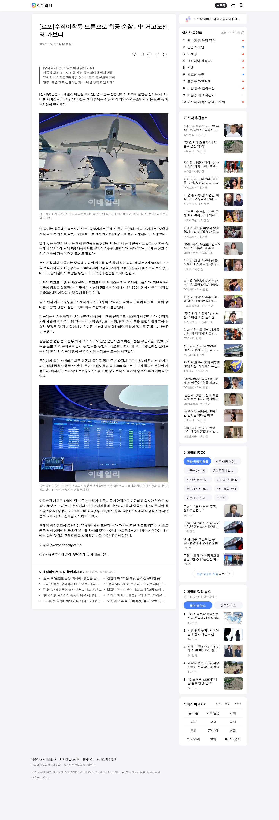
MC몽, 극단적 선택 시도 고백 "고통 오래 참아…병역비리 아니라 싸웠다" (136, 589)
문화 (193, 730)
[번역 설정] (149, 54)
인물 (233, 730)
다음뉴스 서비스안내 (44, 759)
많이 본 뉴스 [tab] (198, 605)
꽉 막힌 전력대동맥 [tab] (199, 479)
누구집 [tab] (221, 498)
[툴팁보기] (242, 33)
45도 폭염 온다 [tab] (226, 489)
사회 (233, 713)
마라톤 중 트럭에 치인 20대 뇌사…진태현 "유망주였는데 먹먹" (72, 601)
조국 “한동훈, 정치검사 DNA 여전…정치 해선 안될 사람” (72, 584)
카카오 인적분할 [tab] (227, 479)
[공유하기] (233, 5)
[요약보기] (134, 54)
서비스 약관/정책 (107, 759)
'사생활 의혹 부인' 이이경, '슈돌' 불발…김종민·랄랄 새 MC (136, 601)
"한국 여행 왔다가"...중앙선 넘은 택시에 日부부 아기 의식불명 (72, 595)
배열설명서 (232, 739)
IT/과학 (213, 730)
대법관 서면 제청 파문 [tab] (199, 498)
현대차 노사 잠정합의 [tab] (199, 489)
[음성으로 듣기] (142, 54)
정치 (213, 722)
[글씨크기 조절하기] (157, 54)
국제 (233, 722)
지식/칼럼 (193, 739)
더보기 (211, 574)
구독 (222, 5)
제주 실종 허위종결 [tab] (228, 461)
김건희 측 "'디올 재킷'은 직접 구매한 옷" (134, 578)
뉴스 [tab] (218, 704)
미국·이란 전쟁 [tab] (196, 470)
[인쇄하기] (164, 54)
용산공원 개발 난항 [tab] (225, 470)
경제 (193, 722)
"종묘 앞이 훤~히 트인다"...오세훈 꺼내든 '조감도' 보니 (136, 584)
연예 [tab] (227, 704)
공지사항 (88, 759)
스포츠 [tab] (238, 704)
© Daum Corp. (41, 777)
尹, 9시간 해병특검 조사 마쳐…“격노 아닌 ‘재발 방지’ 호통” (72, 589)
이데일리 (44, 5)
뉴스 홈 (193, 713)
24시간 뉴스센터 (69, 759)
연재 (213, 739)
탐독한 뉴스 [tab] (228, 605)
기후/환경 (213, 713)
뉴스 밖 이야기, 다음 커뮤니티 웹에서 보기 (220, 19)
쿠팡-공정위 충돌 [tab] (197, 461)
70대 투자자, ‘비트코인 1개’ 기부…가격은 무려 (136, 595)
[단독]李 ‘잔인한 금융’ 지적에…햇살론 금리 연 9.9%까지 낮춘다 (72, 578)
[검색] (242, 5)
